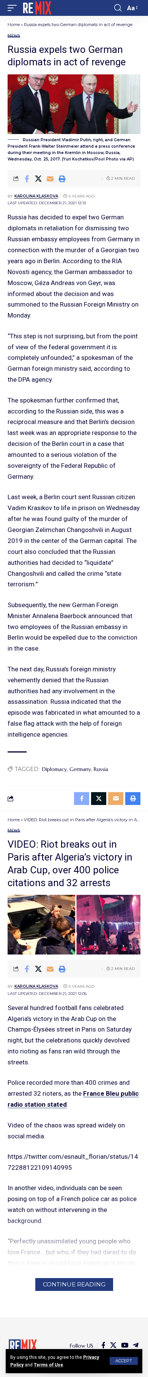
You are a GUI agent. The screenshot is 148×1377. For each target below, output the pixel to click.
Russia (101, 769)
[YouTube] (124, 1345)
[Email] (50, 179)
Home (14, 24)
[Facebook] (103, 1345)
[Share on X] (38, 179)
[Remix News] (36, 8)
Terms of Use (48, 1365)
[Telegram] (135, 1345)
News (14, 36)
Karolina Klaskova (36, 196)
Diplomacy (54, 769)
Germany (80, 769)
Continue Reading (74, 1284)
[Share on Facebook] (26, 179)
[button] (124, 1361)
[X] (113, 1345)
